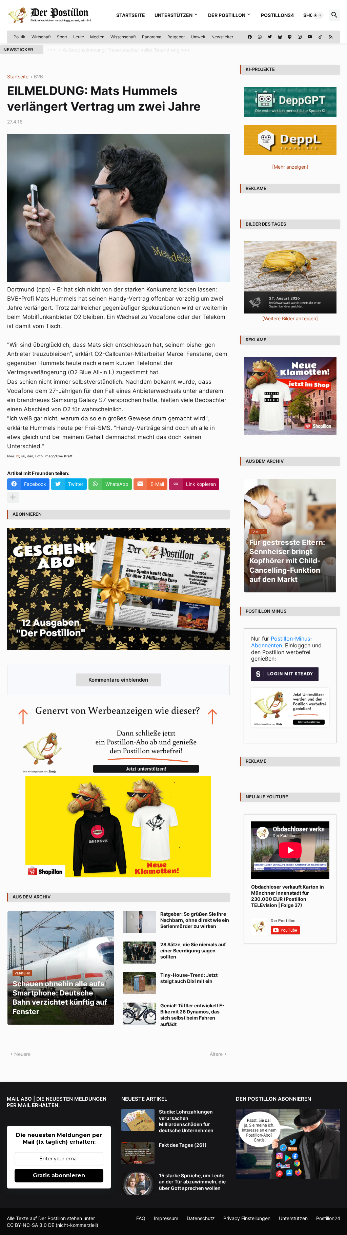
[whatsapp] (260, 37)
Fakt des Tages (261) (183, 1145)
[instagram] (300, 37)
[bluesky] (280, 37)
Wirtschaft (41, 36)
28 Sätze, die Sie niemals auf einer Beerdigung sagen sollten (193, 951)
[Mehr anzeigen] (13, 497)
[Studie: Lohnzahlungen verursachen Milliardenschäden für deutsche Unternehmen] (138, 1120)
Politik (19, 36)
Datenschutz (201, 1218)
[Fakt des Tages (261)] (138, 1153)
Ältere (216, 1054)
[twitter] (270, 37)
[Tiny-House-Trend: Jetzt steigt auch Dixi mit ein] (139, 983)
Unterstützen (173, 15)
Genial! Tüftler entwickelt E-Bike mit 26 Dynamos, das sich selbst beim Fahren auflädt (192, 1015)
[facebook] (250, 37)
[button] (318, 15)
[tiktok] (320, 37)
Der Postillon (226, 15)
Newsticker (222, 36)
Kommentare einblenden (118, 680)
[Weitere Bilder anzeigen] (290, 318)
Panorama (151, 36)
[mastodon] (290, 37)
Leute (78, 36)
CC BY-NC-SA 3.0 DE (30, 1225)
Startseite (130, 15)
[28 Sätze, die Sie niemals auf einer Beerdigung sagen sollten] (139, 953)
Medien (97, 36)
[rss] (330, 37)
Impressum (166, 1218)
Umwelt (198, 36)
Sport (62, 36)
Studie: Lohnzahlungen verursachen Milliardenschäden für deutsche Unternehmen (186, 1121)
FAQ (140, 1218)
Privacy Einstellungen (246, 1218)
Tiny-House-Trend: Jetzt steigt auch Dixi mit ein (189, 978)
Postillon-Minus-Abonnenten (281, 642)
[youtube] (310, 37)
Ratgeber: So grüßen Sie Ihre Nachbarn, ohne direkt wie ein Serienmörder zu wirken (194, 920)
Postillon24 (277, 15)
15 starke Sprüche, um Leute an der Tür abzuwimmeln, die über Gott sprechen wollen (192, 1182)
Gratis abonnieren (59, 1175)
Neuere (22, 1054)
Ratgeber (176, 36)
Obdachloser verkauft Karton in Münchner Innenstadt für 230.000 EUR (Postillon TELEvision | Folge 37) (287, 896)
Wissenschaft (123, 36)
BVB (38, 76)
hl (17, 456)
